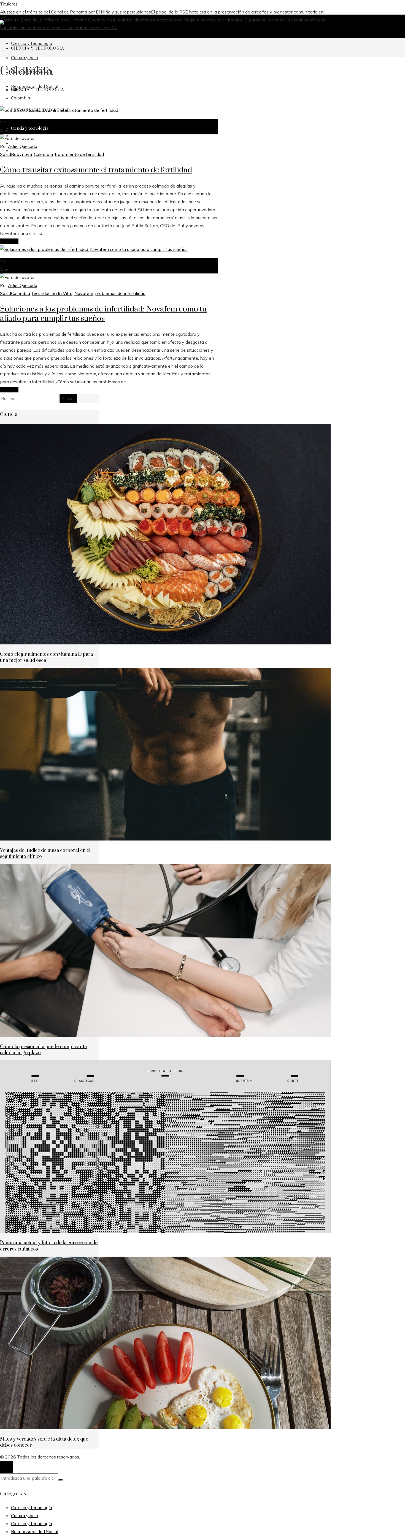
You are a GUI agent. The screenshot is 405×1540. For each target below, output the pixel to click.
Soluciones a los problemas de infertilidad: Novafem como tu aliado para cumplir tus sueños (103, 313)
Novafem (83, 293)
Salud (5, 154)
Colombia (43, 154)
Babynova (21, 154)
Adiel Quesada (22, 146)
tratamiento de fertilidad (79, 154)
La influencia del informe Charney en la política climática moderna (104, 20)
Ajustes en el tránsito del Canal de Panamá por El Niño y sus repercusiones (75, 12)
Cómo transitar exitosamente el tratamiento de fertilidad (96, 170)
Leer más (9, 241)
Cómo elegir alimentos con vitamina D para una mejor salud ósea (236, 20)
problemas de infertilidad (120, 293)
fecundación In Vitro (52, 293)
